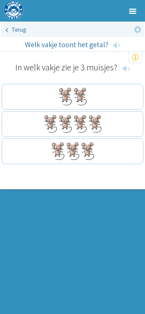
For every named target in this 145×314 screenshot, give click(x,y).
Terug (18, 29)
